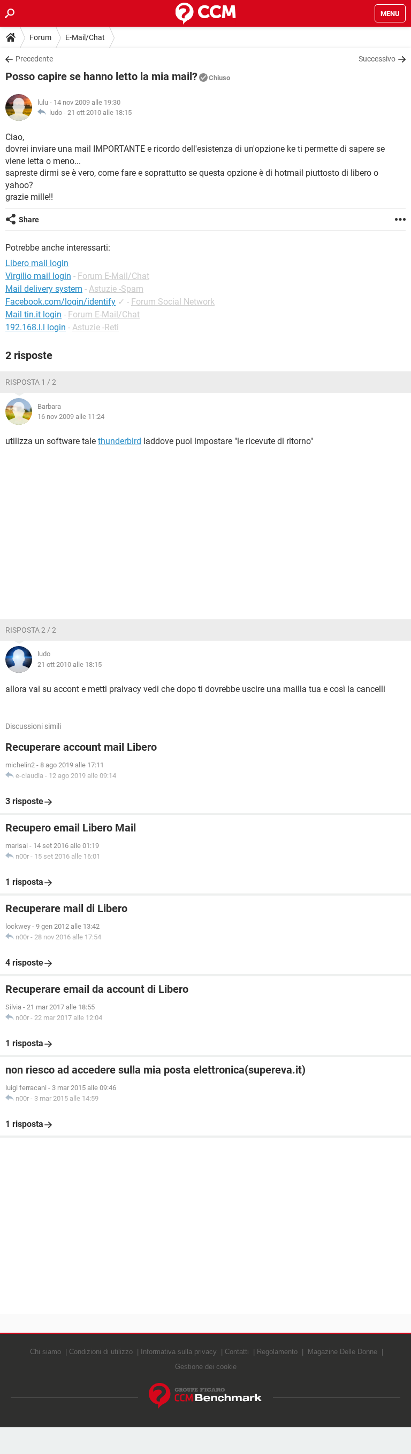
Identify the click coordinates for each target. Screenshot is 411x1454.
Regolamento (277, 1352)
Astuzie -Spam (116, 289)
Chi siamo (45, 1352)
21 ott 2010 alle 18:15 (99, 112)
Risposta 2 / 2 (30, 630)
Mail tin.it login (33, 314)
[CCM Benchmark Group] (205, 1396)
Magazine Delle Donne (342, 1352)
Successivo (377, 59)
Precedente (34, 59)
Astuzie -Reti (95, 327)
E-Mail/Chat (85, 37)
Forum (40, 37)
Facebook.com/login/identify (60, 302)
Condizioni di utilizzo (101, 1352)
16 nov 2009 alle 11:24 (70, 417)
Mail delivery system (43, 289)
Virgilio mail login (38, 276)
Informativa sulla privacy (179, 1352)
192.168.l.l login (35, 327)
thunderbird (119, 441)
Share (29, 219)
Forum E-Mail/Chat (113, 276)
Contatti (237, 1352)
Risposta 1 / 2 (30, 382)
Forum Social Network (173, 302)
